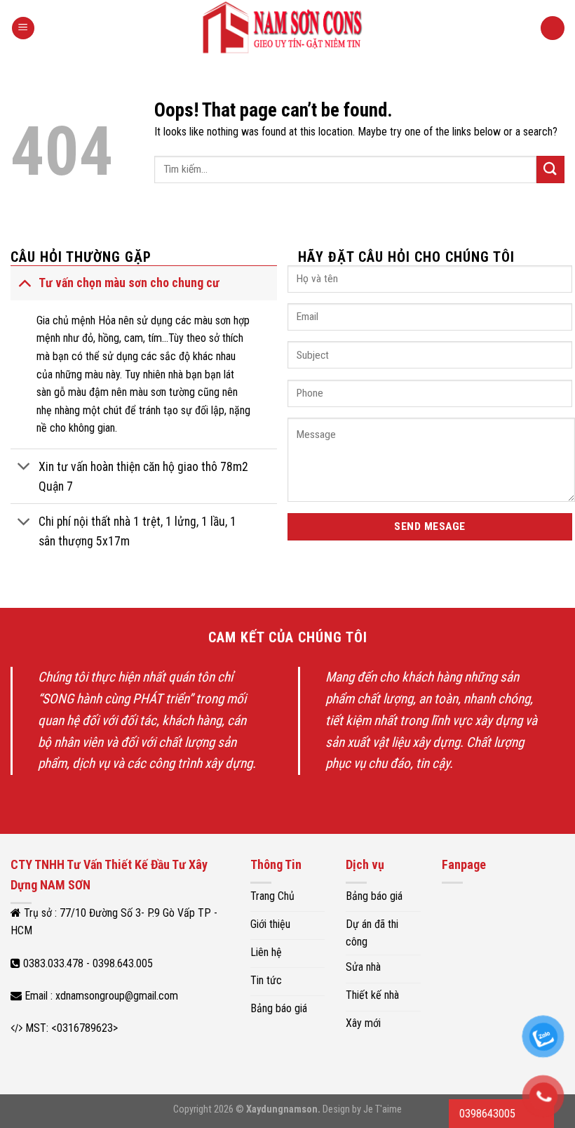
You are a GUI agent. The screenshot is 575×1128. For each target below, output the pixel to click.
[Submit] (550, 169)
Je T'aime (382, 1109)
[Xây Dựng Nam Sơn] (288, 28)
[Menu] (23, 28)
